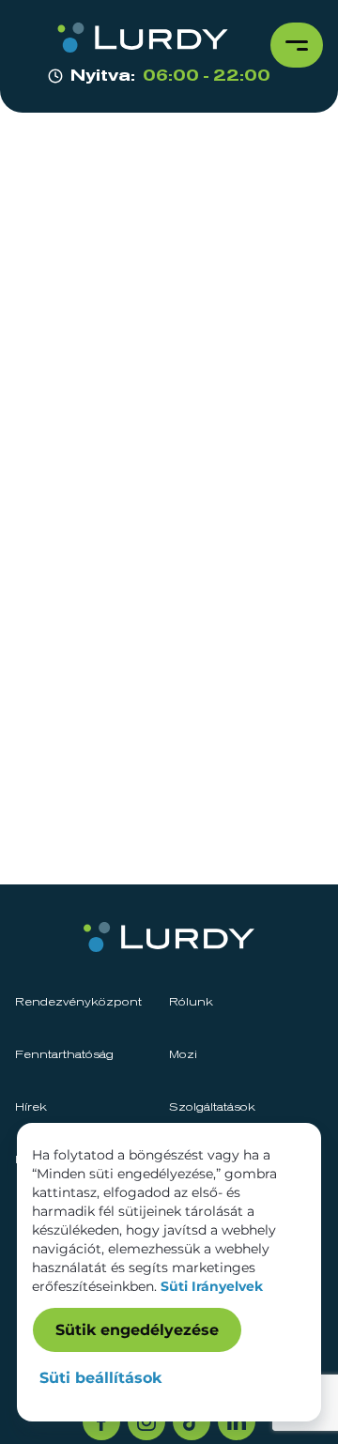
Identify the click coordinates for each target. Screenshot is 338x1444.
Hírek (31, 1108)
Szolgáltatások (212, 1108)
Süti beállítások (100, 1378)
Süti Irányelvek (212, 1286)
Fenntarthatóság (64, 1055)
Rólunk (191, 1002)
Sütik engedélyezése (137, 1330)
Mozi (183, 1055)
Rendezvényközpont (78, 1002)
